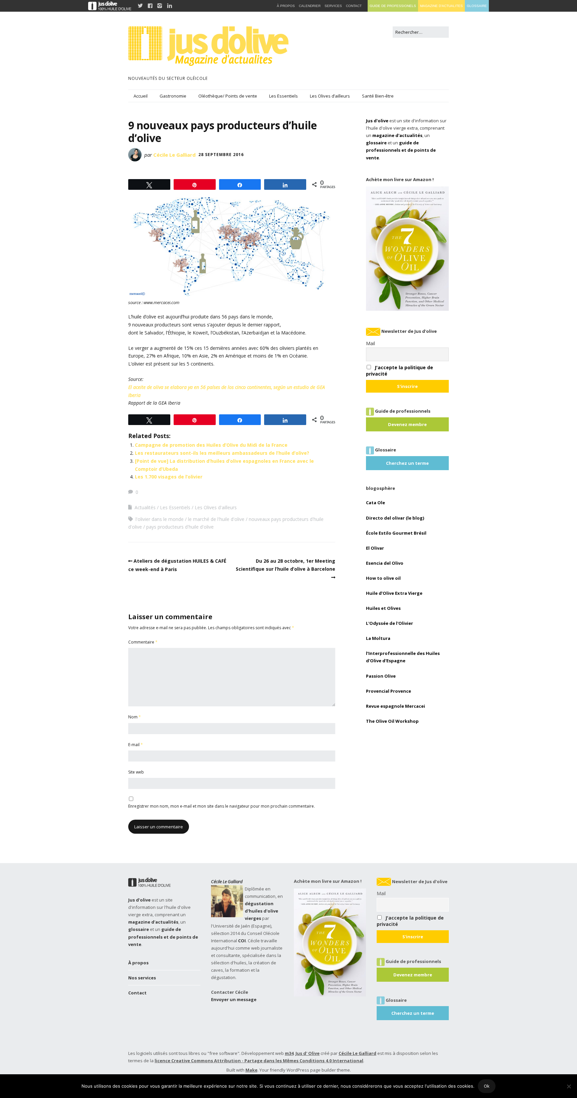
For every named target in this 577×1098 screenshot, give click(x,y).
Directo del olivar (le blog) (395, 518)
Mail (370, 343)
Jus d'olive (377, 121)
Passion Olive (381, 676)
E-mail (135, 744)
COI (242, 941)
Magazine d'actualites (441, 6)
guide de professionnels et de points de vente (401, 150)
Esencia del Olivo (384, 563)
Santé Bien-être (378, 96)
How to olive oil (383, 578)
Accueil (141, 96)
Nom (134, 717)
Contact (137, 993)
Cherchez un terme (407, 463)
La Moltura (378, 638)
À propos (138, 963)
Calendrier (310, 6)
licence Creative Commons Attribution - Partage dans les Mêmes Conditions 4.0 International (259, 1061)
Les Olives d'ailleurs (216, 507)
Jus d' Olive (308, 1053)
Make (251, 1070)
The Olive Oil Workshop (392, 721)
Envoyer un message (233, 999)
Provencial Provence (388, 691)
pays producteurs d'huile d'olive (180, 527)
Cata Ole (375, 503)
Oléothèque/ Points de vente (227, 96)
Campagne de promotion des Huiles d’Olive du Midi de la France (211, 445)
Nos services (142, 978)
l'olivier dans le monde (160, 519)
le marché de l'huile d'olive (216, 519)
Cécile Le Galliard (174, 154)
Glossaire (477, 6)
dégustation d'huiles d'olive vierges (261, 911)
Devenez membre (407, 424)
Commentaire (143, 642)
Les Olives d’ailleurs (330, 96)
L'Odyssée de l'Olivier (389, 623)
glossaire (376, 143)
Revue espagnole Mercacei (395, 706)
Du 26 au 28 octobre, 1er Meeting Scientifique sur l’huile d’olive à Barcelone (285, 565)
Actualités (145, 507)
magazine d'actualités (397, 135)
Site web (136, 772)
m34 (289, 1053)
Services (333, 6)
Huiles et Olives (383, 608)
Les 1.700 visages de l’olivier (168, 476)
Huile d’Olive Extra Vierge (394, 593)
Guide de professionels (393, 6)
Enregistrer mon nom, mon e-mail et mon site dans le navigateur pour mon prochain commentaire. (221, 806)
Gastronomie (173, 96)
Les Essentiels (283, 96)
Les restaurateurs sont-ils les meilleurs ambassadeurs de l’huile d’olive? (222, 453)
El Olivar (375, 548)
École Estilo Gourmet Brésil (396, 533)
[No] (568, 1086)
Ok (487, 1086)
